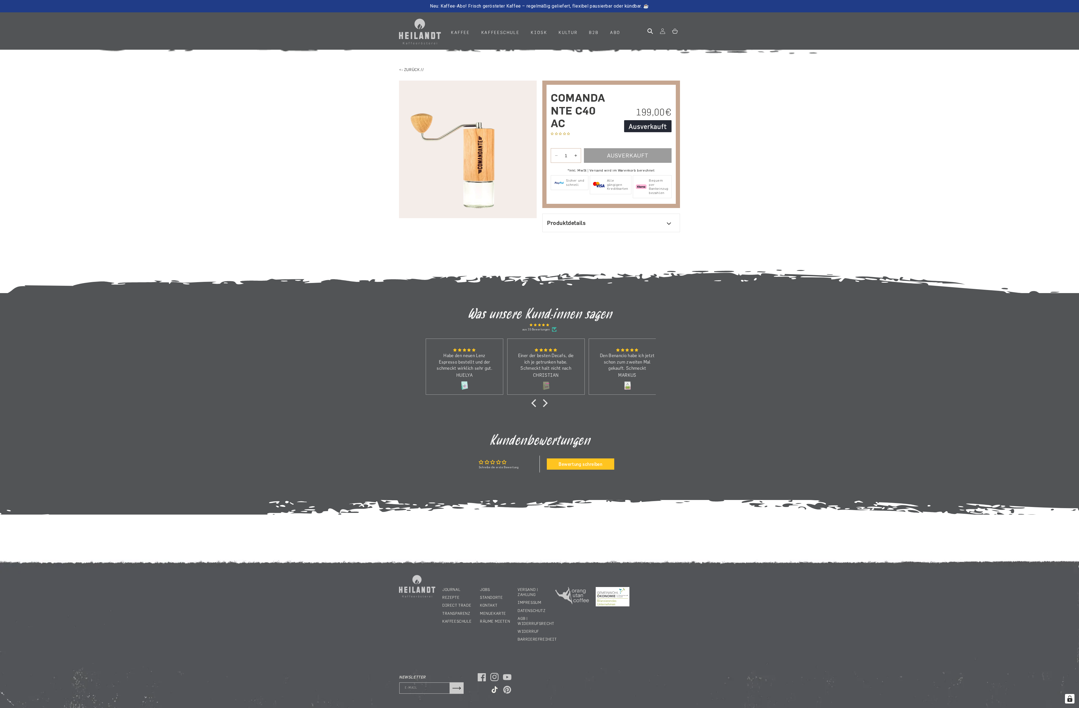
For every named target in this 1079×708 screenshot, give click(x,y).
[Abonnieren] (457, 688)
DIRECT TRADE (456, 605)
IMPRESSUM (529, 602)
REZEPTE (450, 597)
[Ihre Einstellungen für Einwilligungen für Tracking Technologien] (1070, 699)
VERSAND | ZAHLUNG (528, 592)
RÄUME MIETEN (495, 621)
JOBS (485, 589)
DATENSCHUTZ (532, 610)
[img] (539, 325)
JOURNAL (451, 589)
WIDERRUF (528, 631)
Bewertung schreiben (580, 464)
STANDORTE (491, 597)
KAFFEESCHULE (457, 621)
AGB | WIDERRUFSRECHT (536, 621)
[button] (462, 32)
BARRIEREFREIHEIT (537, 639)
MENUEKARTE (493, 613)
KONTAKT (488, 605)
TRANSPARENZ (456, 613)
